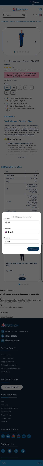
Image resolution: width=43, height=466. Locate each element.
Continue (33, 249)
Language (7, 228)
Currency (7, 238)
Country (7, 219)
